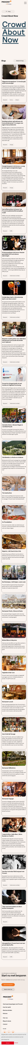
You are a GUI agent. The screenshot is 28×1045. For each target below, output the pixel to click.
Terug (9, 11)
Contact (5, 1024)
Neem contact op (8, 989)
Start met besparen (8, 984)
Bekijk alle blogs (20, 61)
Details (16, 1042)
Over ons (5, 1018)
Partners (5, 1013)
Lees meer (14, 72)
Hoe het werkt (7, 1007)
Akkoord (7, 1043)
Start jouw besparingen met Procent (13, 1004)
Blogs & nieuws (7, 1021)
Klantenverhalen (7, 1010)
